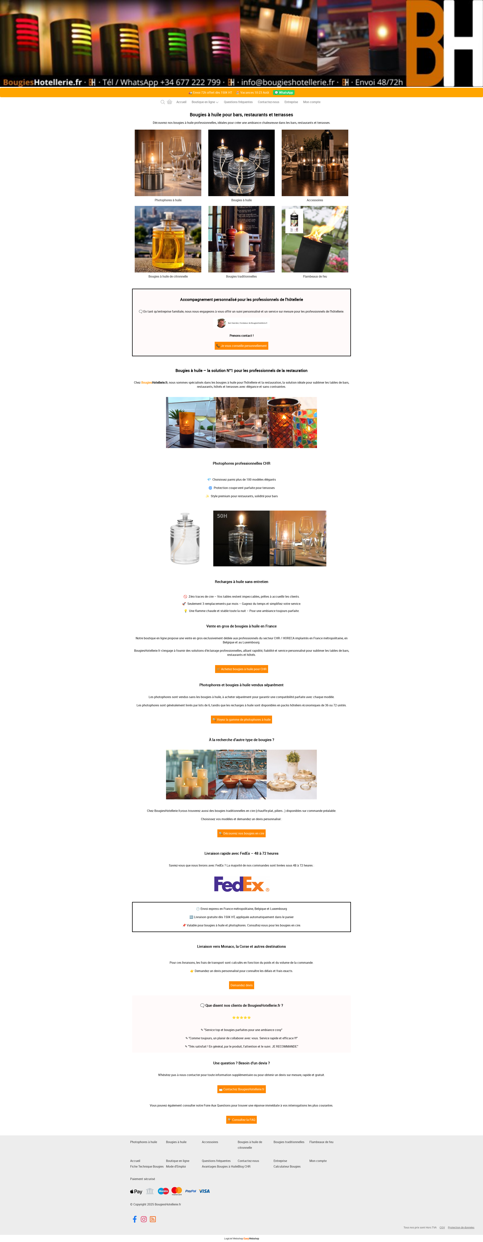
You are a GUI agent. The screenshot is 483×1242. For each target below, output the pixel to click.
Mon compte (311, 102)
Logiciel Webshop (241, 1238)
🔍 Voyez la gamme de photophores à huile (241, 719)
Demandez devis (242, 985)
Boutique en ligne (203, 102)
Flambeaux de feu (321, 1142)
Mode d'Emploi (176, 1166)
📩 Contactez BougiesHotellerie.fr (241, 1089)
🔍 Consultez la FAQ (241, 1120)
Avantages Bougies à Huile (220, 1166)
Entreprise (291, 102)
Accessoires (210, 1142)
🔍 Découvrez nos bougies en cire (241, 833)
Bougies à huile (176, 1142)
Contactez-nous (268, 102)
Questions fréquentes (238, 102)
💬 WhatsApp (284, 92)
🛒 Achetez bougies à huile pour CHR (242, 669)
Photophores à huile (143, 1142)
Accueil (181, 102)
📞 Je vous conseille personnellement (241, 346)
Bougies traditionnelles (289, 1142)
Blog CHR (244, 1166)
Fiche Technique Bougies (147, 1166)
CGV (442, 1227)
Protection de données (461, 1227)
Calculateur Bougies (287, 1166)
